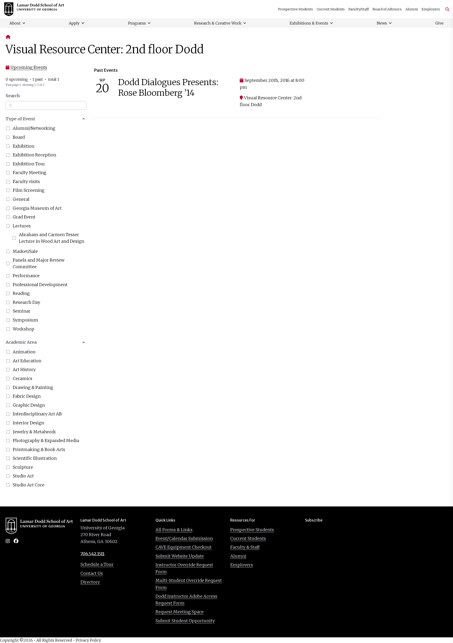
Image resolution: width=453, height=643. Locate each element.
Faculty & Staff (245, 547)
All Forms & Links (174, 529)
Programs (137, 23)
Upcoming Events (28, 67)
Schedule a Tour (96, 564)
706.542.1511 (92, 553)
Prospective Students (295, 9)
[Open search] (445, 9)
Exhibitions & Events (309, 23)
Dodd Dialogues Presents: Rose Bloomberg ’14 (168, 87)
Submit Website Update (179, 556)
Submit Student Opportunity (185, 620)
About (15, 23)
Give (439, 23)
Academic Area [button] (21, 342)
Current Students (331, 9)
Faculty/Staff (358, 9)
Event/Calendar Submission (184, 538)
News (382, 23)
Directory (90, 582)
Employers (431, 9)
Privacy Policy (88, 640)
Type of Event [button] (20, 118)
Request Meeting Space (179, 611)
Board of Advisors (387, 9)
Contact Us (91, 573)
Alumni (411, 9)
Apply (74, 23)
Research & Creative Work (217, 23)
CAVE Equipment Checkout (183, 547)
